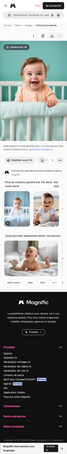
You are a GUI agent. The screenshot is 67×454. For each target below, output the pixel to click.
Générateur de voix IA (16, 370)
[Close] (62, 448)
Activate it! (50, 448)
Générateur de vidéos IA (17, 366)
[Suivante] (52, 160)
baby (42, 282)
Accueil (7, 25)
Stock (18, 25)
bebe (30, 282)
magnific (15, 174)
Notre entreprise (15, 416)
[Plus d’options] (33, 35)
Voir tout (56, 184)
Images (28, 25)
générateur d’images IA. (41, 149)
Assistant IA (10, 357)
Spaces (8, 353)
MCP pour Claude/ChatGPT (25, 379)
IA (43, 146)
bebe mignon (13, 282)
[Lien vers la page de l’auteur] (7, 173)
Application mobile (14, 392)
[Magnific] (34, 303)
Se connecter (53, 5)
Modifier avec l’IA (21, 160)
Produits (9, 347)
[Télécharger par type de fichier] (59, 35)
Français (33, 332)
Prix (37, 5)
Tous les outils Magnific (17, 396)
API (6, 388)
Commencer (12, 406)
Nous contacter (14, 426)
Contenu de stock (14, 375)
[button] (33, 332)
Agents (12, 383)
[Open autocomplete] (8, 15)
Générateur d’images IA (17, 362)
